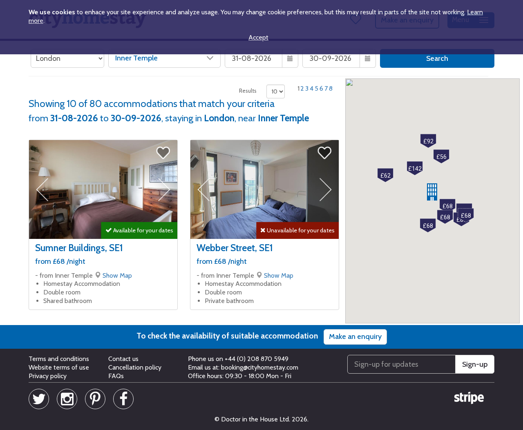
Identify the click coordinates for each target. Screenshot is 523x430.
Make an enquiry (355, 336)
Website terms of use (59, 367)
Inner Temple (136, 57)
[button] (432, 192)
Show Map (117, 275)
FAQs (116, 376)
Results (248, 90)
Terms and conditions (59, 359)
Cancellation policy (134, 367)
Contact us (123, 359)
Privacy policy (48, 376)
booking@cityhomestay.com (259, 367)
